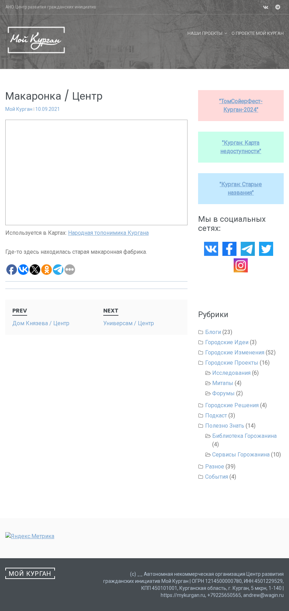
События (216, 476)
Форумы (223, 393)
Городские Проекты (231, 362)
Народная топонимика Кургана (108, 232)
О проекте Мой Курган (258, 33)
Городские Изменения (234, 352)
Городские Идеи (226, 342)
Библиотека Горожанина (244, 436)
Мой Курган (18, 109)
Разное (214, 466)
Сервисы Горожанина (241, 454)
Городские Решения (232, 405)
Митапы (222, 383)
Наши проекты (204, 33)
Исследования (231, 373)
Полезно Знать (224, 425)
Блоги (213, 332)
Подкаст (216, 415)
